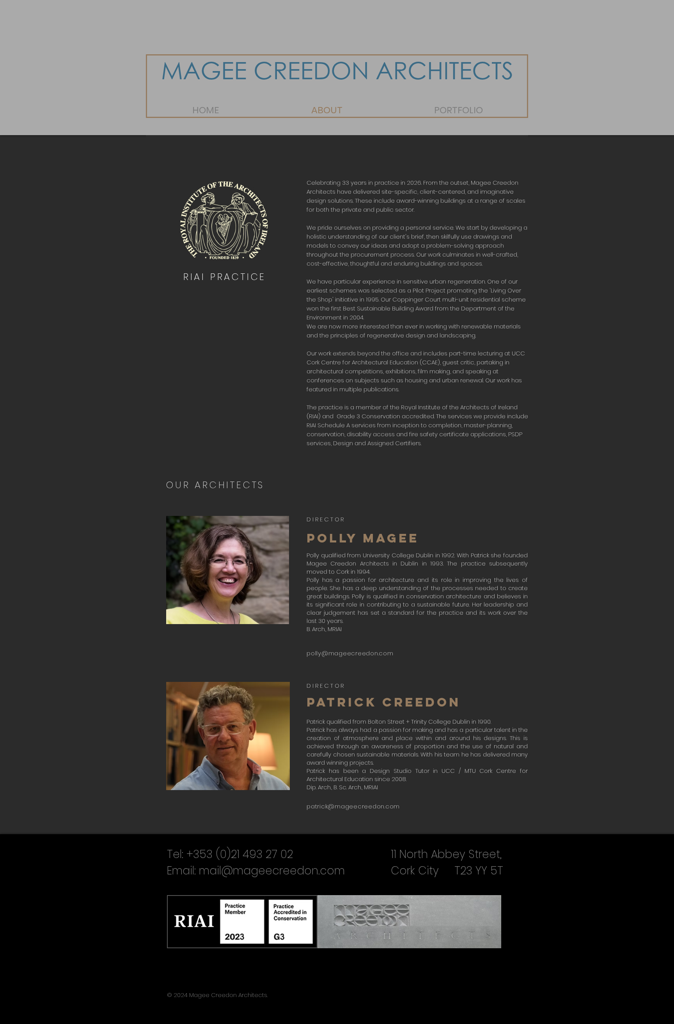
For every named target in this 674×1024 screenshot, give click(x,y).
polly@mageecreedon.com (350, 653)
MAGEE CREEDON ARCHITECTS (337, 69)
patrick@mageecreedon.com (353, 806)
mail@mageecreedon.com (272, 870)
